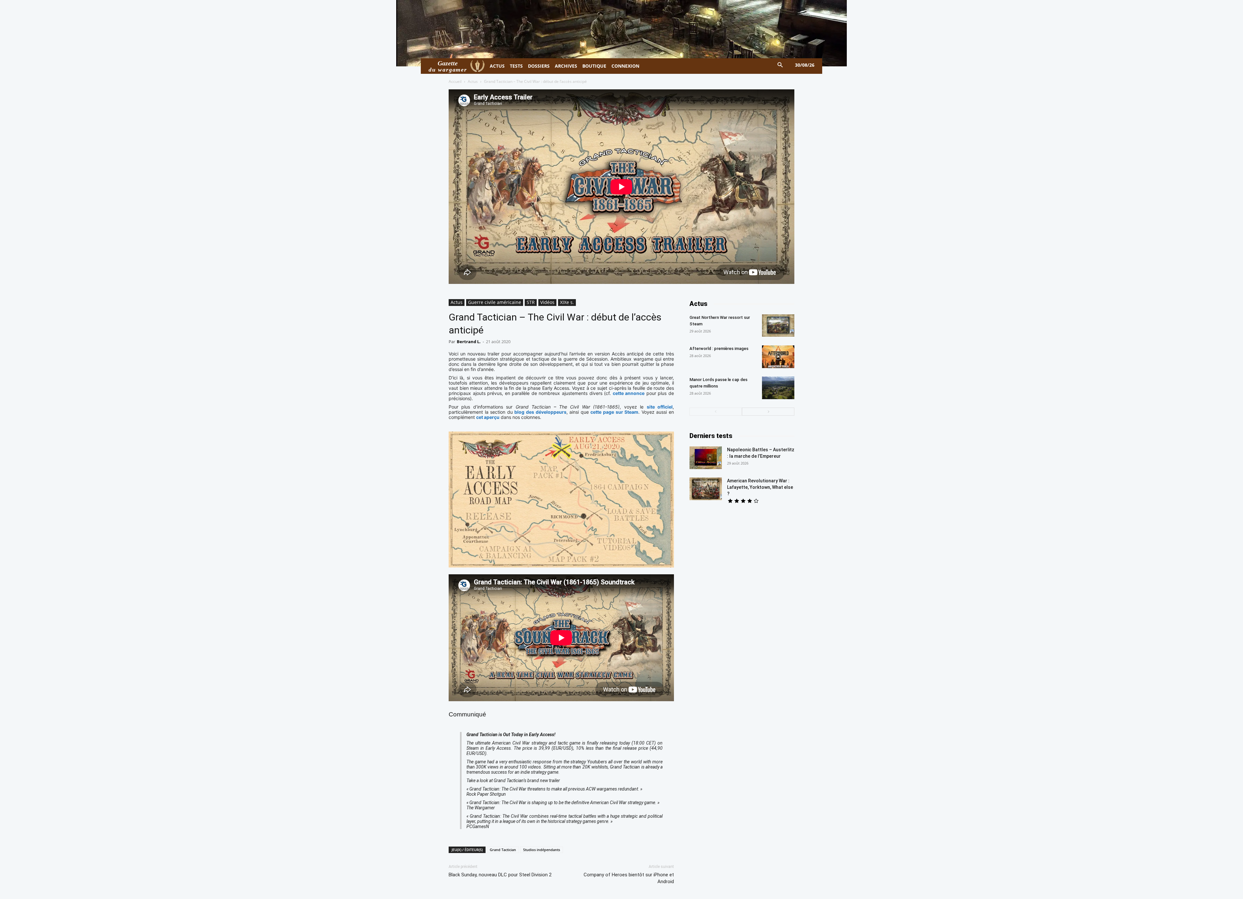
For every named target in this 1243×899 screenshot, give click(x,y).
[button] (780, 65)
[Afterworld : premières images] (778, 356)
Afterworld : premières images (718, 348)
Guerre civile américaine (494, 302)
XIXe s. (567, 302)
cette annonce (629, 393)
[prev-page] (715, 412)
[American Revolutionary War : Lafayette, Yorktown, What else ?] (705, 489)
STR (531, 302)
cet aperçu (487, 417)
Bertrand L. (469, 341)
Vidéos (547, 302)
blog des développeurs (540, 412)
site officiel (660, 407)
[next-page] (768, 412)
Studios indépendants (541, 849)
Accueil (455, 81)
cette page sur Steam (614, 412)
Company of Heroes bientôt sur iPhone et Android (629, 878)
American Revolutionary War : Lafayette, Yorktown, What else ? (760, 487)
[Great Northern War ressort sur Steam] (778, 325)
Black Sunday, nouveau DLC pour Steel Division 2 (500, 875)
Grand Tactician (503, 849)
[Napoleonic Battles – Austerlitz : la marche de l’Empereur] (705, 457)
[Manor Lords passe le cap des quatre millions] (778, 387)
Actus (473, 81)
